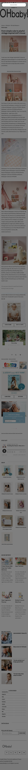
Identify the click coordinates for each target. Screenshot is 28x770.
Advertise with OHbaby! (13, 4)
